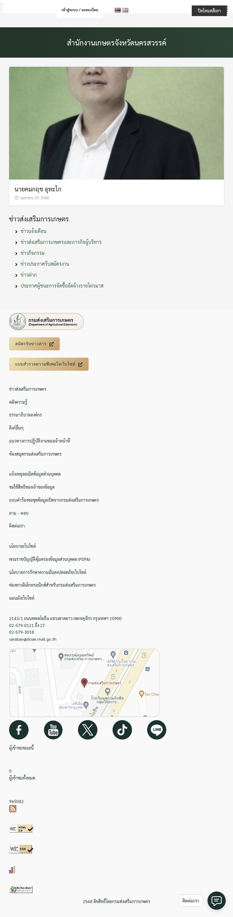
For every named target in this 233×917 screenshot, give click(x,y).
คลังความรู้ (18, 402)
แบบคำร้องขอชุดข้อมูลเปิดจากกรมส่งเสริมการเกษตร (54, 500)
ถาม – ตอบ (19, 513)
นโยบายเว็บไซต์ (22, 546)
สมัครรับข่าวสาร (30, 343)
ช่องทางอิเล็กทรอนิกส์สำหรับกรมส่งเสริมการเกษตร (52, 585)
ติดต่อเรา (17, 525)
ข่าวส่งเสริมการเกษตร (27, 389)
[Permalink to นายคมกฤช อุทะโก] (116, 122)
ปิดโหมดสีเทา (209, 10)
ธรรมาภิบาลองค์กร (25, 414)
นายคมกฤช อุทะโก (38, 189)
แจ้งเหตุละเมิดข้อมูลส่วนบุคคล (35, 474)
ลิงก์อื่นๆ (16, 427)
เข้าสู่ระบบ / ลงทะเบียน (80, 9)
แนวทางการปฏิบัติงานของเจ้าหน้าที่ (39, 440)
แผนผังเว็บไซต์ (22, 598)
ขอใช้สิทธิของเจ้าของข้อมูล (32, 487)
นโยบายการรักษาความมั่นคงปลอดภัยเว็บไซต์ (47, 572)
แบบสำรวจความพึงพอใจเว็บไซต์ (45, 364)
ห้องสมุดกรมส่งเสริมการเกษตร (35, 454)
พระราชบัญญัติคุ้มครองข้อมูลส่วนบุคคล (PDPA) (49, 559)
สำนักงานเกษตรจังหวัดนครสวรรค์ (116, 42)
